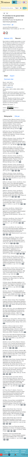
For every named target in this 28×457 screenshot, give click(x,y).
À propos (23, 450)
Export (12, 76)
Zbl (20, 128)
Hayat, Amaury (6, 24)
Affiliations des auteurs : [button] (8, 104)
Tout (16, 8)
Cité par (17, 116)
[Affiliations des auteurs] (13, 24)
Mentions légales (14, 452)
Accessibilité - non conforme (12, 450)
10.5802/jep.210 (9, 87)
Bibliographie (8, 116)
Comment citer (8, 79)
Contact (23, 452)
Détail (6, 76)
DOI (24, 144)
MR (18, 144)
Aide (6, 452)
